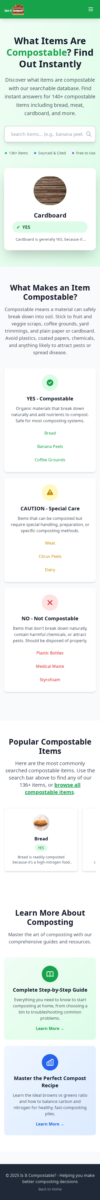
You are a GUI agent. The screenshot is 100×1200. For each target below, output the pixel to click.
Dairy (50, 570)
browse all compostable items (53, 788)
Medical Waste (50, 666)
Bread (50, 433)
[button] (50, 209)
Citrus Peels (50, 556)
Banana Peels (50, 446)
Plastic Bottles (50, 653)
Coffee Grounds (50, 460)
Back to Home (50, 1189)
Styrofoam (50, 679)
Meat (50, 543)
